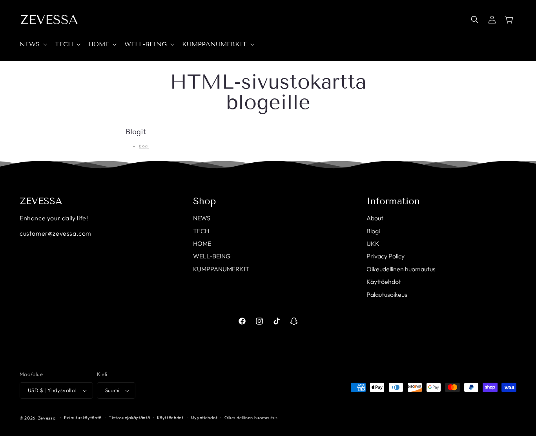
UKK (372, 243)
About (374, 218)
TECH (201, 231)
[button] (32, 44)
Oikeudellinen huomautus (401, 269)
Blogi (144, 146)
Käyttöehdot (383, 281)
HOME (202, 243)
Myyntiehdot (204, 417)
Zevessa (47, 418)
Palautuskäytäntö (83, 417)
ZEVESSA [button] (41, 201)
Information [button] (393, 201)
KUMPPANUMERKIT (221, 269)
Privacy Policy (385, 256)
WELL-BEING (211, 256)
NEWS (201, 218)
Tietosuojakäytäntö (129, 417)
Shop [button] (204, 201)
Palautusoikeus (386, 294)
